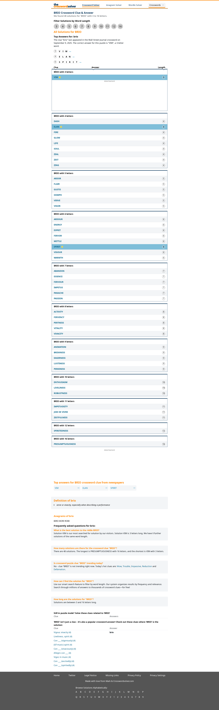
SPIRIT (57, 246)
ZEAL (56, 154)
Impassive (136, 566)
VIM (56, 77)
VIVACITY (58, 333)
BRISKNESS (59, 352)
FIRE (56, 132)
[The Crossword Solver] (65, 5)
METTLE (57, 241)
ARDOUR (58, 219)
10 (101, 26)
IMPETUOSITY (61, 406)
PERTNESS (59, 322)
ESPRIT (57, 230)
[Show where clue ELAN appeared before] (74, 56)
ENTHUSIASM (60, 382)
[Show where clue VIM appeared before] (70, 51)
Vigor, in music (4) (62, 657)
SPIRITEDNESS (61, 430)
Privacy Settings (157, 675)
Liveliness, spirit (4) (63, 636)
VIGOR (57, 206)
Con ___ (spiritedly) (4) (64, 665)
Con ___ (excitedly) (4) (64, 661)
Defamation (59, 569)
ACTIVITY (58, 311)
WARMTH (58, 257)
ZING (56, 165)
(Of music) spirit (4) (63, 644)
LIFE (56, 143)
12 (113, 26)
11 (107, 26)
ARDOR (57, 178)
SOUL (56, 148)
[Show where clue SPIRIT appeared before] (80, 62)
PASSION (58, 298)
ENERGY (58, 224)
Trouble (126, 566)
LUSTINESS (59, 363)
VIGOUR (58, 252)
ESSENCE (58, 276)
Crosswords (155, 5)
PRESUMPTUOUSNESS (65, 444)
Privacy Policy (134, 675)
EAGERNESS (59, 358)
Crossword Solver (91, 5)
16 (120, 26)
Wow (119, 566)
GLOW (57, 137)
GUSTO (57, 189)
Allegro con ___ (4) (62, 653)
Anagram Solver (114, 5)
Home (57, 675)
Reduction (147, 566)
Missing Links (112, 675)
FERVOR (58, 235)
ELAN (57, 126)
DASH (56, 121)
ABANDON (59, 271)
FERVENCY (59, 317)
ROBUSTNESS (60, 393)
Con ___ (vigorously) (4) (64, 640)
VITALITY (58, 328)
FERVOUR (58, 282)
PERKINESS (59, 369)
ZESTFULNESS (60, 417)
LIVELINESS (59, 387)
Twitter (72, 675)
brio (112, 632)
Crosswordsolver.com (123, 681)
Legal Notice (90, 675)
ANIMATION (60, 347)
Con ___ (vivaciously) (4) (65, 648)
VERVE (57, 200)
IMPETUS (58, 287)
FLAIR (57, 184)
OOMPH (58, 195)
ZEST (56, 159)
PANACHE (58, 293)
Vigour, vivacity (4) (62, 632)
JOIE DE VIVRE (61, 412)
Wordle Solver (135, 5)
